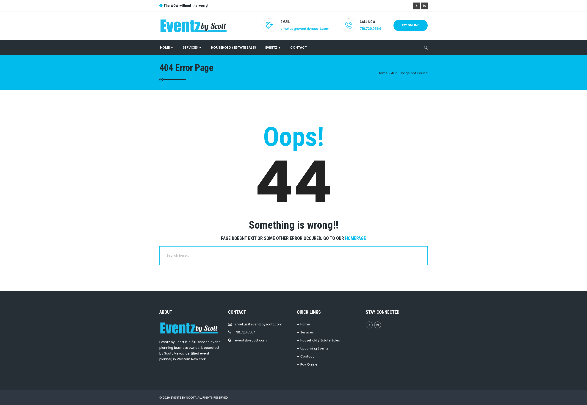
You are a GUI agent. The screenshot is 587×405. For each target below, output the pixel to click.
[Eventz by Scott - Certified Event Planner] (195, 25)
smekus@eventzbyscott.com (305, 28)
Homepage (355, 238)
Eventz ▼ (273, 47)
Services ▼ (192, 47)
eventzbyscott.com (251, 340)
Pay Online (410, 25)
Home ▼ (166, 47)
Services (307, 332)
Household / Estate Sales (233, 47)
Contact (298, 47)
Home (305, 324)
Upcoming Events (314, 348)
